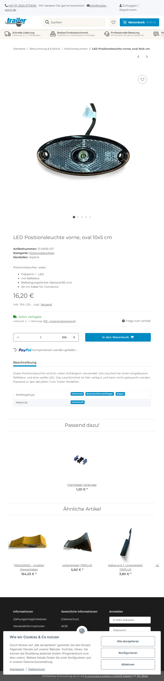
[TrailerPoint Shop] (16, 22)
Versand (46, 304)
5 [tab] (90, 217)
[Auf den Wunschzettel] (142, 79)
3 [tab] (82, 217)
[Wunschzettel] (113, 22)
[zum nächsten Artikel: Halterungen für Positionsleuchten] (147, 56)
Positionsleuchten (41, 253)
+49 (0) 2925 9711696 (22, 5)
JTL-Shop (142, 675)
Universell (77, 393)
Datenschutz (70, 619)
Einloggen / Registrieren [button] (129, 8)
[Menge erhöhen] (74, 337)
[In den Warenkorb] (16, 69)
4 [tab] (86, 217)
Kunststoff (77, 402)
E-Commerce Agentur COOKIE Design (108, 675)
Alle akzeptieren (128, 641)
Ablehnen (128, 664)
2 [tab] (78, 217)
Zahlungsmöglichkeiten (30, 619)
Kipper (120, 393)
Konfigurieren (128, 652)
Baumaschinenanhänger (99, 393)
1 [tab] (74, 217)
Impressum (17, 669)
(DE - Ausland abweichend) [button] (59, 321)
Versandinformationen (29, 626)
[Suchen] (47, 22)
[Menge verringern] (17, 337)
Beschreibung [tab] (24, 362)
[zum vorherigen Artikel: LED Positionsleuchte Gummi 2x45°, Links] (138, 56)
